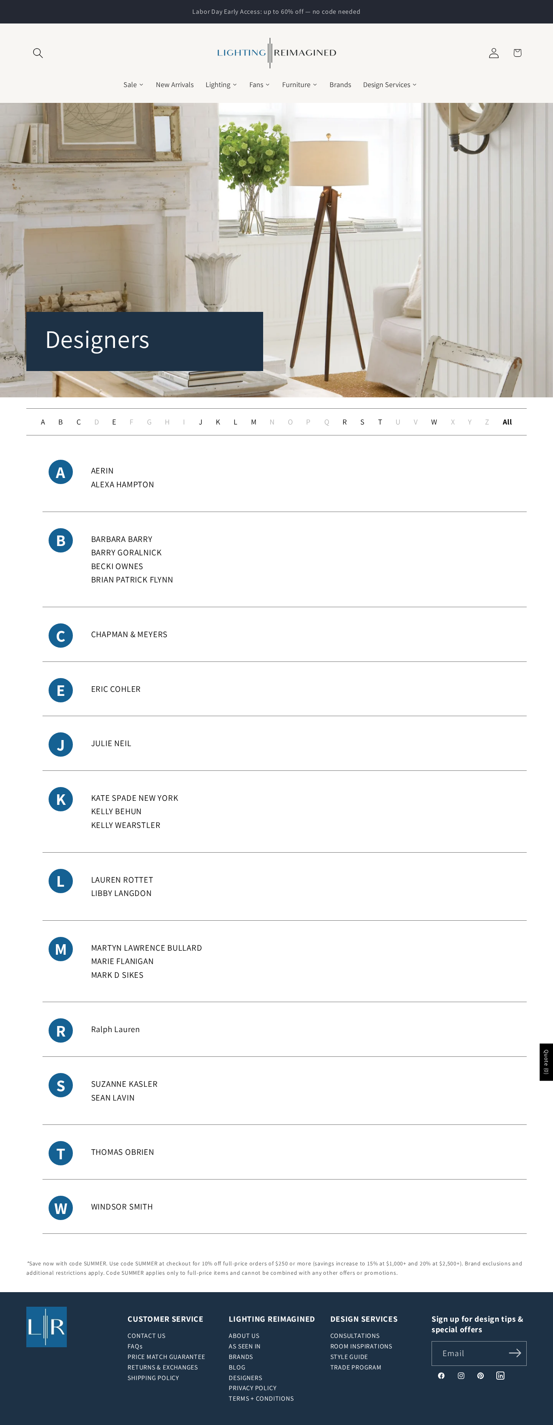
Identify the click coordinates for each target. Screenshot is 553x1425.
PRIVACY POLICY (252, 1388)
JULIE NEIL (111, 743)
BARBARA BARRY (122, 538)
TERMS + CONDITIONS (261, 1398)
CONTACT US (147, 1335)
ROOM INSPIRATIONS (361, 1346)
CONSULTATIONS (355, 1335)
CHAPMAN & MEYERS (129, 634)
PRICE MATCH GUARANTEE (166, 1356)
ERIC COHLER (116, 688)
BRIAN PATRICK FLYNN (132, 579)
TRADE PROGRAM (356, 1367)
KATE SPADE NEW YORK (135, 797)
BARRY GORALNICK (126, 552)
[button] (37, 52)
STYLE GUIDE (349, 1356)
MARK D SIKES (117, 974)
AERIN (102, 470)
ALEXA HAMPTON (122, 484)
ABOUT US (244, 1335)
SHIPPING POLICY (153, 1378)
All (507, 422)
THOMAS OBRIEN (122, 1151)
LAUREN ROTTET (122, 879)
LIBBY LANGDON (121, 892)
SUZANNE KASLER (124, 1083)
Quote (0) (546, 1062)
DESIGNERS (245, 1378)
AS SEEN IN (245, 1346)
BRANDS (241, 1356)
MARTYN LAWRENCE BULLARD (146, 947)
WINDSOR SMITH (122, 1206)
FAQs (135, 1346)
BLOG (237, 1367)
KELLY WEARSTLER (126, 824)
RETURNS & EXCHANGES (163, 1367)
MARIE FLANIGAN (122, 961)
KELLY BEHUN (116, 811)
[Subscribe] (515, 1352)
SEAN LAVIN (119, 1097)
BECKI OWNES (117, 566)
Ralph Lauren (115, 1029)
